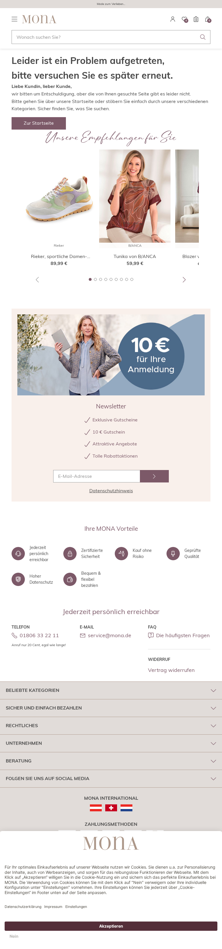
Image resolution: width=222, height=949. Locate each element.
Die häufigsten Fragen (183, 635)
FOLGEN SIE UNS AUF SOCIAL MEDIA (47, 778)
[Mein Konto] (173, 19)
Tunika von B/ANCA (135, 256)
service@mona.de (109, 635)
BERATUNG (19, 761)
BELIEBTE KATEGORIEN (32, 690)
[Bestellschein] (196, 19)
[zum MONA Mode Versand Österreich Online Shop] (96, 807)
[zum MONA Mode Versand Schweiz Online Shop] (111, 807)
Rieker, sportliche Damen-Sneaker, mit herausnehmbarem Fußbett (59, 256)
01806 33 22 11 (39, 635)
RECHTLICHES (22, 725)
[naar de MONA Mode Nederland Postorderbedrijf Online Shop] (126, 807)
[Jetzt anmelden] (154, 476)
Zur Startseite (39, 123)
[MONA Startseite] (39, 19)
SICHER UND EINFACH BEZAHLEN (44, 708)
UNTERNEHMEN (24, 743)
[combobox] (111, 37)
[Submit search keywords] (202, 37)
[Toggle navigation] (14, 19)
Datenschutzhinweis (111, 490)
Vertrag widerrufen (171, 670)
